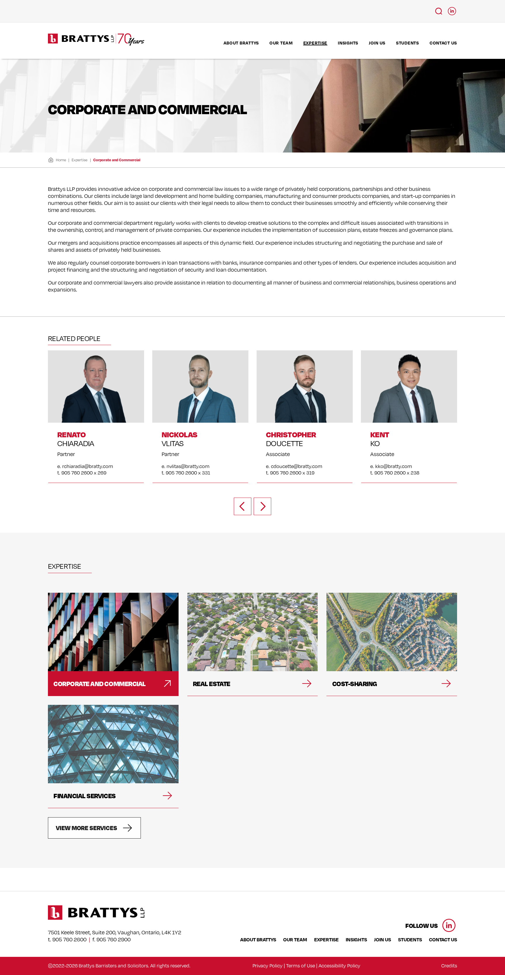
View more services (86, 828)
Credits (449, 966)
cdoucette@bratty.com (296, 466)
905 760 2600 (69, 939)
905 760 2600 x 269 (83, 473)
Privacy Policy (267, 966)
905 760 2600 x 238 (396, 473)
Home (61, 159)
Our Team (281, 42)
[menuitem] (241, 43)
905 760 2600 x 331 (188, 473)
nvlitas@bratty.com (188, 466)
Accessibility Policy (339, 966)
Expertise (315, 42)
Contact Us (443, 42)
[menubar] (340, 43)
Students (407, 42)
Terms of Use (300, 966)
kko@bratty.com (393, 466)
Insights (348, 42)
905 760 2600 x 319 (292, 473)
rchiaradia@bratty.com (87, 466)
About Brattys (241, 42)
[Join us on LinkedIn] (452, 9)
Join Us (377, 42)
